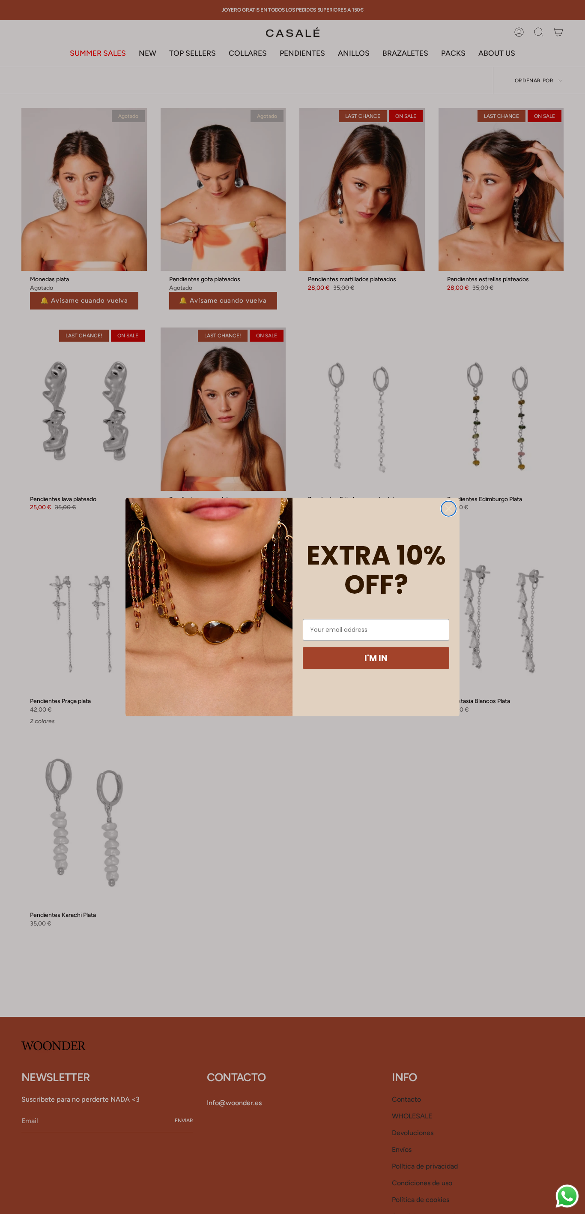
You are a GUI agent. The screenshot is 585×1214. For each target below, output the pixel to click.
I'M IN (376, 658)
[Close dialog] (448, 508)
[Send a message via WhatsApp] (567, 1196)
